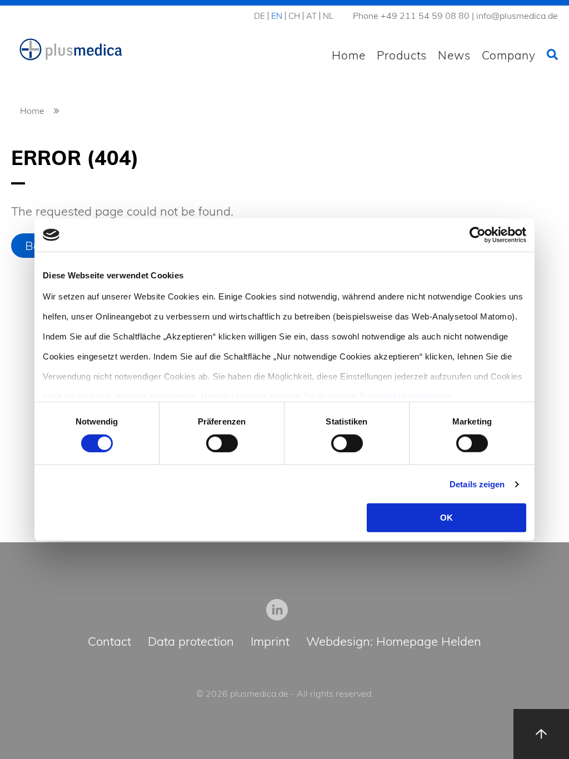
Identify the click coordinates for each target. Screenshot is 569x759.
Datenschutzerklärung (405, 396)
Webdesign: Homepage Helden (393, 642)
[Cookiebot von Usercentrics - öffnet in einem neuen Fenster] (477, 235)
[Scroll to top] (541, 734)
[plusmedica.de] (71, 49)
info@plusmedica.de (517, 15)
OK (446, 517)
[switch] (222, 443)
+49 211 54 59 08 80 (425, 15)
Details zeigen (477, 484)
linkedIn (276, 609)
